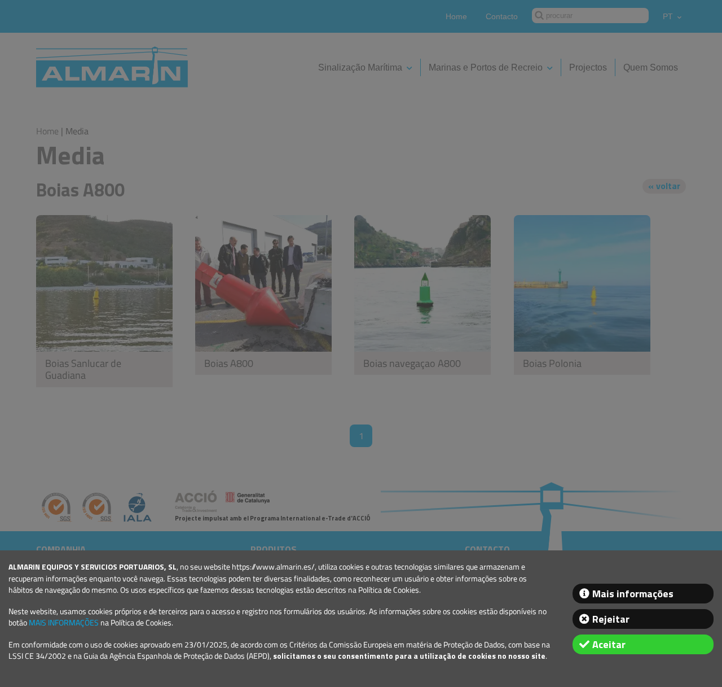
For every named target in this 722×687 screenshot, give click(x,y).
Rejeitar (610, 619)
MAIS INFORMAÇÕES (64, 622)
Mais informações (632, 593)
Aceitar (609, 644)
